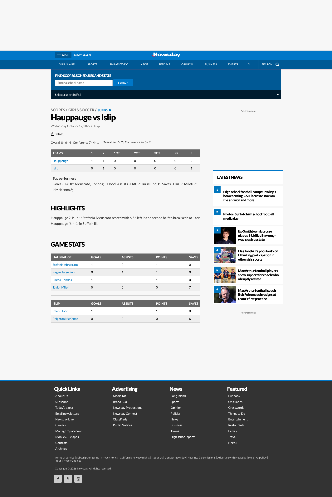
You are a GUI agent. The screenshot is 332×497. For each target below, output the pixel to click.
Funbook (234, 396)
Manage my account (68, 431)
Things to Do (236, 413)
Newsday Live (64, 419)
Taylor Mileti (61, 287)
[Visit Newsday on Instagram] (78, 479)
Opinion (187, 64)
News (144, 64)
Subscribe (61, 402)
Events (233, 64)
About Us (61, 396)
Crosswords (236, 407)
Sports (92, 64)
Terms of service (64, 457)
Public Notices (122, 425)
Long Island (66, 64)
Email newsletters (67, 413)
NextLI (232, 442)
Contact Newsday (175, 457)
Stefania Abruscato (65, 264)
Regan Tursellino (64, 272)
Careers (60, 425)
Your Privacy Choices (68, 460)
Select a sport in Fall (68, 94)
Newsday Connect (125, 413)
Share (60, 134)
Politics (175, 413)
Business (211, 64)
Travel (232, 437)
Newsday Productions (127, 407)
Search (123, 82)
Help (251, 457)
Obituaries (235, 402)
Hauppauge (60, 161)
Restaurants (236, 425)
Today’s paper (64, 407)
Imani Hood (60, 311)
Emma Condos (62, 280)
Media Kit (119, 396)
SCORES (58, 110)
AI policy (261, 457)
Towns (175, 431)
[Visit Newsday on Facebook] (58, 479)
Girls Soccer (81, 110)
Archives (61, 448)
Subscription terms (87, 457)
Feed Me (164, 64)
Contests (61, 442)
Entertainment (238, 419)
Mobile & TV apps (67, 437)
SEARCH (267, 64)
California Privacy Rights (135, 457)
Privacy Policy (109, 457)
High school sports (183, 437)
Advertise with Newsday (231, 457)
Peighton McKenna (65, 318)
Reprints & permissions (201, 457)
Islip (55, 168)
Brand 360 (120, 402)
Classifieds (120, 419)
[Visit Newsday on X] (68, 479)
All (249, 64)
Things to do (119, 64)
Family (232, 431)
